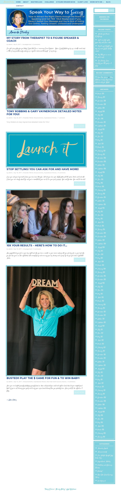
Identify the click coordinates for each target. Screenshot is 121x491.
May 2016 (100, 183)
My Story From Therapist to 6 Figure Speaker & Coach (43, 39)
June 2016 (100, 180)
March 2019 (101, 94)
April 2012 (101, 340)
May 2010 (100, 423)
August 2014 (101, 247)
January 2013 (101, 308)
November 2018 (102, 104)
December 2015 (102, 197)
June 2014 (100, 255)
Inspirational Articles (50, 118)
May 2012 (100, 337)
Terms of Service (49, 489)
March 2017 (101, 147)
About (26, 2)
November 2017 (102, 122)
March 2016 (101, 187)
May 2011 (100, 380)
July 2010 (100, 415)
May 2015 (100, 219)
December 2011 (102, 355)
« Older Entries (12, 400)
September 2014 (102, 244)
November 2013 (102, 280)
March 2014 (101, 265)
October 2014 (101, 240)
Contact (20, 6)
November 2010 (102, 401)
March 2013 (101, 301)
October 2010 (101, 405)
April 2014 (101, 262)
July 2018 (100, 115)
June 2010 (100, 419)
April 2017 (101, 144)
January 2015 (101, 230)
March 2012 (101, 344)
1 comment (61, 118)
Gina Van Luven (103, 77)
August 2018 (101, 112)
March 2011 (101, 387)
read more (79, 52)
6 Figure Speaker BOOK (65, 2)
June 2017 (100, 137)
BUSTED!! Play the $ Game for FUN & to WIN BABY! (43, 378)
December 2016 (102, 158)
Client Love (83, 2)
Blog (108, 2)
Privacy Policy (60, 489)
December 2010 (102, 398)
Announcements (38, 118)
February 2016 (102, 190)
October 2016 (101, 165)
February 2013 (102, 305)
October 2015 (101, 201)
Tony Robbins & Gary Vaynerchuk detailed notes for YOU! (44, 113)
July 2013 (100, 287)
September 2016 (102, 169)
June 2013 (100, 290)
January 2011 (101, 394)
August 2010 (101, 412)
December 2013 (102, 276)
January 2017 (101, 155)
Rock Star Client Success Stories (56, 381)
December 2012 (102, 312)
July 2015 (100, 212)
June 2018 (100, 119)
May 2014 (100, 258)
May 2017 (100, 140)
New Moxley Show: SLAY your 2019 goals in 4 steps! (103, 63)
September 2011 (102, 365)
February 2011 (101, 390)
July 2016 (100, 176)
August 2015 (101, 208)
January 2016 (101, 194)
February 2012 (102, 348)
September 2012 (102, 323)
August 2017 (101, 129)
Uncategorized (26, 44)
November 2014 (102, 237)
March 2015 (101, 226)
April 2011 (101, 383)
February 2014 (102, 269)
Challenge (49, 2)
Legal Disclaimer (71, 489)
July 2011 (100, 373)
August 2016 (101, 172)
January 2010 (101, 437)
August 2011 (101, 369)
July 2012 (100, 330)
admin (10, 44)
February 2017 (102, 151)
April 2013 (101, 297)
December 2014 (102, 233)
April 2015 (101, 222)
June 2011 (100, 376)
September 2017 (102, 126)
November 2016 (102, 162)
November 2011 (102, 358)
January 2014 (101, 272)
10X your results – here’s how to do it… (37, 245)
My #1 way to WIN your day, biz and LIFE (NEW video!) (104, 48)
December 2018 (102, 101)
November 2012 (102, 315)
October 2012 (101, 319)
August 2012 (101, 326)
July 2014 (100, 251)
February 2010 (102, 433)
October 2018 (101, 108)
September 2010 (102, 408)
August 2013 (101, 283)
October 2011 (101, 362)
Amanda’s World (28, 118)
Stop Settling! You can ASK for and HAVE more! (43, 169)
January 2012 (101, 351)
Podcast (100, 471)
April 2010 (101, 426)
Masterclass (36, 2)
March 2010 (101, 430)
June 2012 (100, 333)
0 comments (36, 44)
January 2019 (101, 97)
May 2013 (100, 294)
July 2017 (100, 133)
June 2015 (100, 215)
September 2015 (102, 205)
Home (18, 2)
